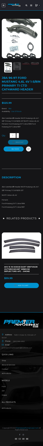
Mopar (4, 395)
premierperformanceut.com (27, 428)
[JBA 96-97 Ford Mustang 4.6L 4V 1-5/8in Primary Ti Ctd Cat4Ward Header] (8, 67)
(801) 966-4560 (19, 341)
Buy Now (15, 149)
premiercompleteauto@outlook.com (17, 348)
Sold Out (19, 142)
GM (3, 391)
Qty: (4, 135)
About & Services (8, 365)
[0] (36, 5)
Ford (3, 386)
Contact (5, 369)
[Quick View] (5, 244)
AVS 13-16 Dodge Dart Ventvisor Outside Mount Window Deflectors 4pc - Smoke (21, 269)
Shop (4, 360)
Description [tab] (11, 177)
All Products (6, 373)
